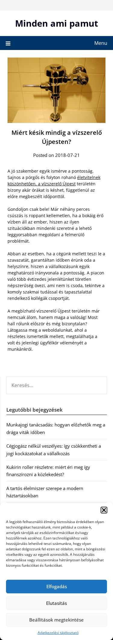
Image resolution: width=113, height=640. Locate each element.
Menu (100, 43)
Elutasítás (56, 603)
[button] (104, 510)
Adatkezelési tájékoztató (58, 632)
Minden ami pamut (56, 23)
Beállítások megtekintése (56, 620)
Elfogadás (56, 586)
